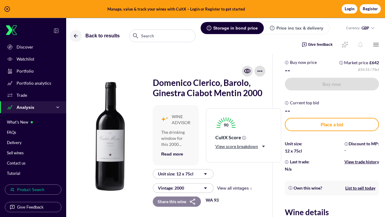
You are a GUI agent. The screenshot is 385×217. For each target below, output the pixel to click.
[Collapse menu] (56, 31)
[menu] (376, 44)
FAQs (11, 132)
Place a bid (332, 124)
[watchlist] (247, 71)
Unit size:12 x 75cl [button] (175, 173)
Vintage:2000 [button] (171, 187)
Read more (172, 154)
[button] (192, 9)
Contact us (16, 163)
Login (349, 8)
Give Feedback (30, 207)
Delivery (14, 142)
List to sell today (360, 187)
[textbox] (162, 36)
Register (370, 8)
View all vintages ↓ (234, 188)
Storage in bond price (235, 28)
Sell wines (15, 152)
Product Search (30, 189)
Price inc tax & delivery (299, 28)
